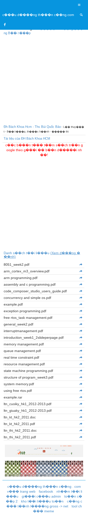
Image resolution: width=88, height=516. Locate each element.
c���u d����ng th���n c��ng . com (44, 486)
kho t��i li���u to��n (42, 501)
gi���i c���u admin (41, 496)
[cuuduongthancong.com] (81, 15)
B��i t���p (19, 33)
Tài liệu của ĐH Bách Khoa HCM (27, 138)
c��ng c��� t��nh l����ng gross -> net (44, 503)
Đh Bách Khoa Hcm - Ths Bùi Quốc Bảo (32, 127)
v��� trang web (21, 491)
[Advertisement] (44, 79)
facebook (46, 491)
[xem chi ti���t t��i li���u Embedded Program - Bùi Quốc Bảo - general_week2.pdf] (80, 324)
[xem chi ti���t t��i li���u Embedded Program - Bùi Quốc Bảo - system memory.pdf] (80, 384)
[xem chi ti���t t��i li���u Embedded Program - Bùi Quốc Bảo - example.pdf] (80, 304)
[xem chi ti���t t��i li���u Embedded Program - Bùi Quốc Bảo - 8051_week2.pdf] (80, 264)
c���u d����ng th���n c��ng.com (38, 15)
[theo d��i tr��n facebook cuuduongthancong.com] (5, 24)
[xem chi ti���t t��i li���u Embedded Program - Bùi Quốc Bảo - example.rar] (80, 397)
